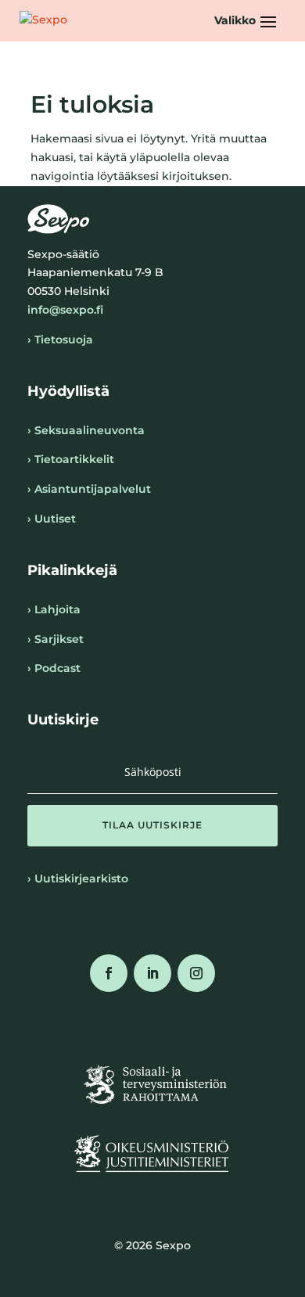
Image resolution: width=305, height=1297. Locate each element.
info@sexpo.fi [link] (65, 310)
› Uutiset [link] (51, 519)
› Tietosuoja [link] (60, 339)
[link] (43, 20)
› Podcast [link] (54, 668)
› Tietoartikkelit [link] (70, 459)
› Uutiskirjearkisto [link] (77, 878)
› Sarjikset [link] (55, 639)
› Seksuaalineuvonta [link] (86, 430)
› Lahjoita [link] (54, 609)
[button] (247, 20)
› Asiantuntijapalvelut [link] (89, 489)
